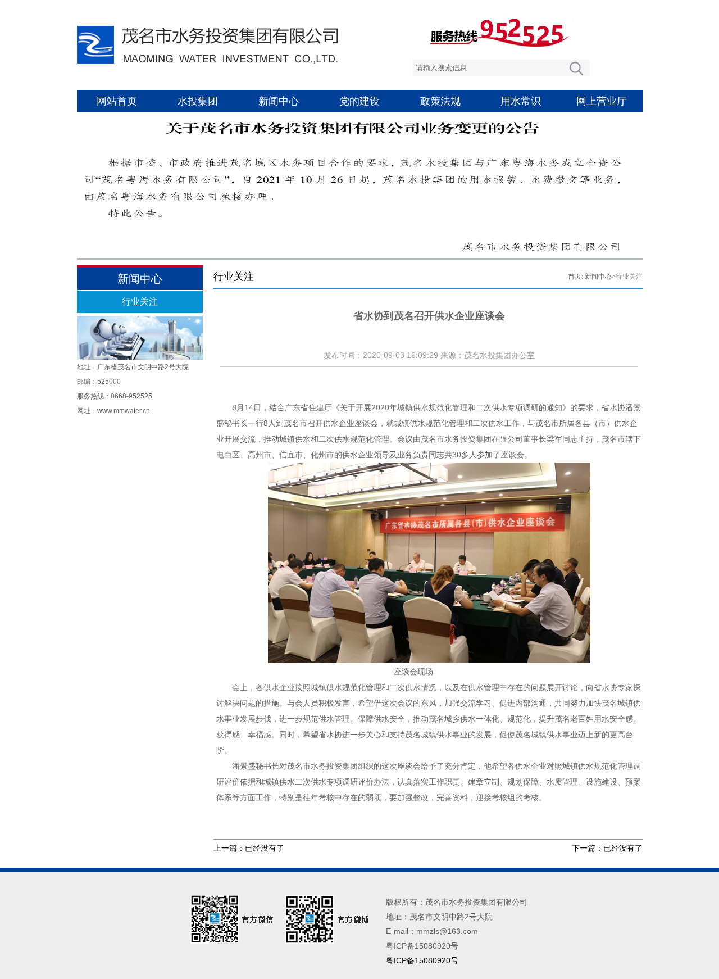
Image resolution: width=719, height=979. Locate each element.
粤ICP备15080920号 (422, 960)
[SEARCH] (576, 68)
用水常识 (520, 101)
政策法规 (440, 101)
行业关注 (140, 301)
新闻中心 (278, 101)
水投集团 (198, 101)
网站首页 (117, 101)
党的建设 (359, 101)
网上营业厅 (601, 101)
